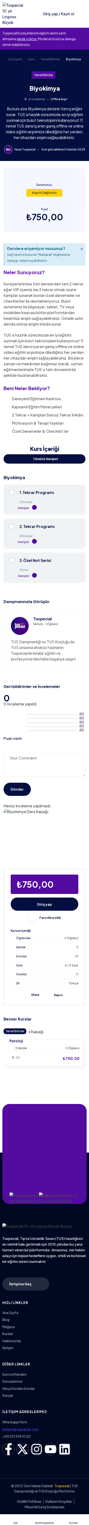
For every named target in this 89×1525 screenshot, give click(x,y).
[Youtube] (50, 1449)
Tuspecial (29, 149)
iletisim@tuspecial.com (20, 1429)
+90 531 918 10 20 (16, 1436)
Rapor (58, 995)
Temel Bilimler (50, 59)
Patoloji (16, 1041)
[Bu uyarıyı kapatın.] (84, 33)
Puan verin (13, 738)
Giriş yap (44, 904)
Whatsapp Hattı (14, 1422)
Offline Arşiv (59, 99)
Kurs (31, 59)
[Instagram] (36, 1449)
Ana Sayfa (15, 59)
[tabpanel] (44, 338)
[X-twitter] (22, 1449)
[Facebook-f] (8, 1449)
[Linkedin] (64, 1449)
